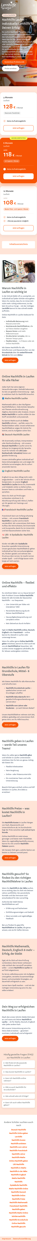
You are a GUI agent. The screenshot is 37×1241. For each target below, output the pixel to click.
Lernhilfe (18, 1137)
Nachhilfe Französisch (18, 1151)
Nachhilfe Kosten (18, 1140)
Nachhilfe (18, 1182)
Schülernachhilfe (18, 1216)
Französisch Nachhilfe (18, 1206)
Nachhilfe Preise (18, 1199)
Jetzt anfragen (18, 128)
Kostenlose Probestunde (14, 62)
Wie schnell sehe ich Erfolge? (17, 1096)
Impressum (6, 1239)
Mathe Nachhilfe (18, 1178)
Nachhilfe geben (18, 1209)
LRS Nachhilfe (18, 1164)
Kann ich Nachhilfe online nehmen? (15, 1079)
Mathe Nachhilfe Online (18, 1189)
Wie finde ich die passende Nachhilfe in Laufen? (15, 1064)
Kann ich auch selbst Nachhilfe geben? (17, 1104)
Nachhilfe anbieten (18, 1144)
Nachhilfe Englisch (18, 1175)
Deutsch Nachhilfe (18, 1130)
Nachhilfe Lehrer (18, 1154)
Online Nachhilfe (18, 1223)
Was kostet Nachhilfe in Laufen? (18, 1072)
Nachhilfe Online (18, 1196)
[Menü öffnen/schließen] (34, 5)
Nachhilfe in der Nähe (18, 1171)
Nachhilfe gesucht (18, 1227)
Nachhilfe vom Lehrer (18, 1147)
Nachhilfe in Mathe (18, 1168)
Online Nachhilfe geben (18, 1161)
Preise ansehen (11, 68)
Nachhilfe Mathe (18, 1157)
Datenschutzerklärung (22, 1239)
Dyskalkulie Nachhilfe (18, 1185)
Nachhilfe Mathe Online (18, 1213)
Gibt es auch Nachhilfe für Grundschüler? (15, 1088)
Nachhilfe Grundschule (18, 1220)
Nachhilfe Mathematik (18, 1202)
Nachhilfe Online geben (18, 1133)
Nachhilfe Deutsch (18, 1192)
